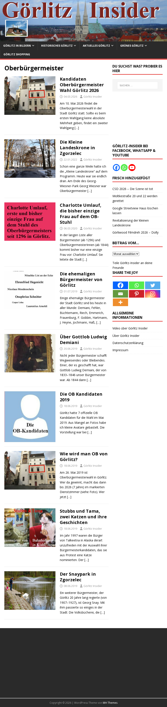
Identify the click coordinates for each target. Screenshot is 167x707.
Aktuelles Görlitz (96, 45)
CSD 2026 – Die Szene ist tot (132, 189)
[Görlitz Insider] (83, 39)
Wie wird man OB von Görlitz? (84, 456)
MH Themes (110, 703)
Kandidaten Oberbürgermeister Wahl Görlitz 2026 (82, 84)
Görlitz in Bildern (17, 45)
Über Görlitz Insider (125, 336)
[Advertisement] (137, 117)
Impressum (120, 350)
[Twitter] (152, 285)
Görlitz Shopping (16, 54)
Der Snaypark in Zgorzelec (78, 577)
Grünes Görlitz (132, 45)
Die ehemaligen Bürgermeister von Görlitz (81, 279)
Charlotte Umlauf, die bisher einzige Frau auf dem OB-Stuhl (80, 213)
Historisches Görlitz (57, 45)
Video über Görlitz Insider (130, 328)
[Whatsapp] (124, 167)
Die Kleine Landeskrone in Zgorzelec (77, 147)
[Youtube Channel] (132, 167)
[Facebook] (116, 167)
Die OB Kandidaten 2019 (81, 397)
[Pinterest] (136, 294)
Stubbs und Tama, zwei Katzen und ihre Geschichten (83, 516)
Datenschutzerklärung (127, 343)
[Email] (120, 294)
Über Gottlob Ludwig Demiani (83, 339)
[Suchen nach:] (137, 85)
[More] (120, 302)
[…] (77, 128)
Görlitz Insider (93, 96)
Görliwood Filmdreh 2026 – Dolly (135, 232)
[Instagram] (152, 294)
